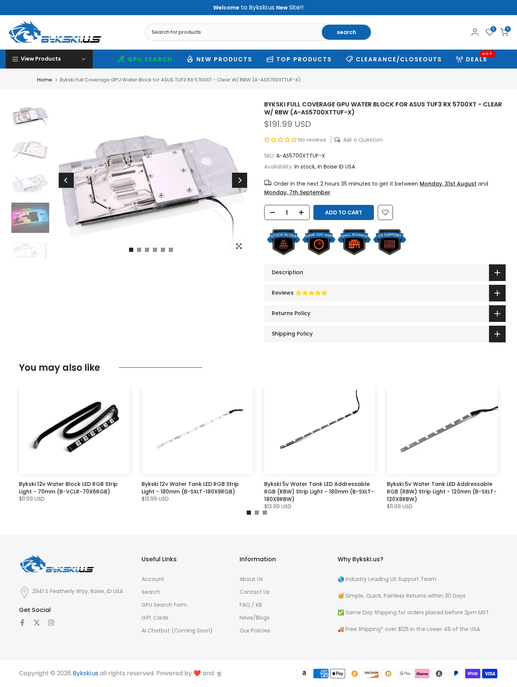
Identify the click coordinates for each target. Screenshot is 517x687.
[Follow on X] (36, 622)
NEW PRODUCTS (224, 59)
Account (153, 579)
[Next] (239, 180)
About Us (251, 579)
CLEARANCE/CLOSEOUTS (399, 59)
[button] (281, 140)
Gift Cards (155, 617)
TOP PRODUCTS (304, 59)
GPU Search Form (164, 605)
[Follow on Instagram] (51, 622)
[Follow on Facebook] (22, 622)
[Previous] (66, 180)
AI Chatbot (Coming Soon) (177, 630)
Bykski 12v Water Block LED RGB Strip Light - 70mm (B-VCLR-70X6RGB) (68, 487)
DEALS (479, 58)
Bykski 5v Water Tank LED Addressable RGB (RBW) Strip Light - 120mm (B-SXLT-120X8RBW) (442, 491)
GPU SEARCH (150, 59)
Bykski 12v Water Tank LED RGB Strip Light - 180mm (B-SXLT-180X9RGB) (190, 487)
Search (151, 592)
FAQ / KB (251, 605)
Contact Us (254, 592)
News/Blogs (254, 617)
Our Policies (255, 630)
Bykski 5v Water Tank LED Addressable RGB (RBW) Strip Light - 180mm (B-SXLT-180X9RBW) (319, 491)
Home (44, 79)
